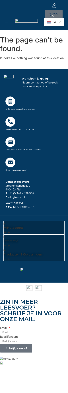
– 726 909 (27, 193)
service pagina (38, 86)
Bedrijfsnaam (9, 336)
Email (4, 327)
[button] (6, 23)
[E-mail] (10, 162)
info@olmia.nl (15, 197)
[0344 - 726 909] (10, 122)
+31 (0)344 (13, 193)
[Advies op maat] (10, 101)
